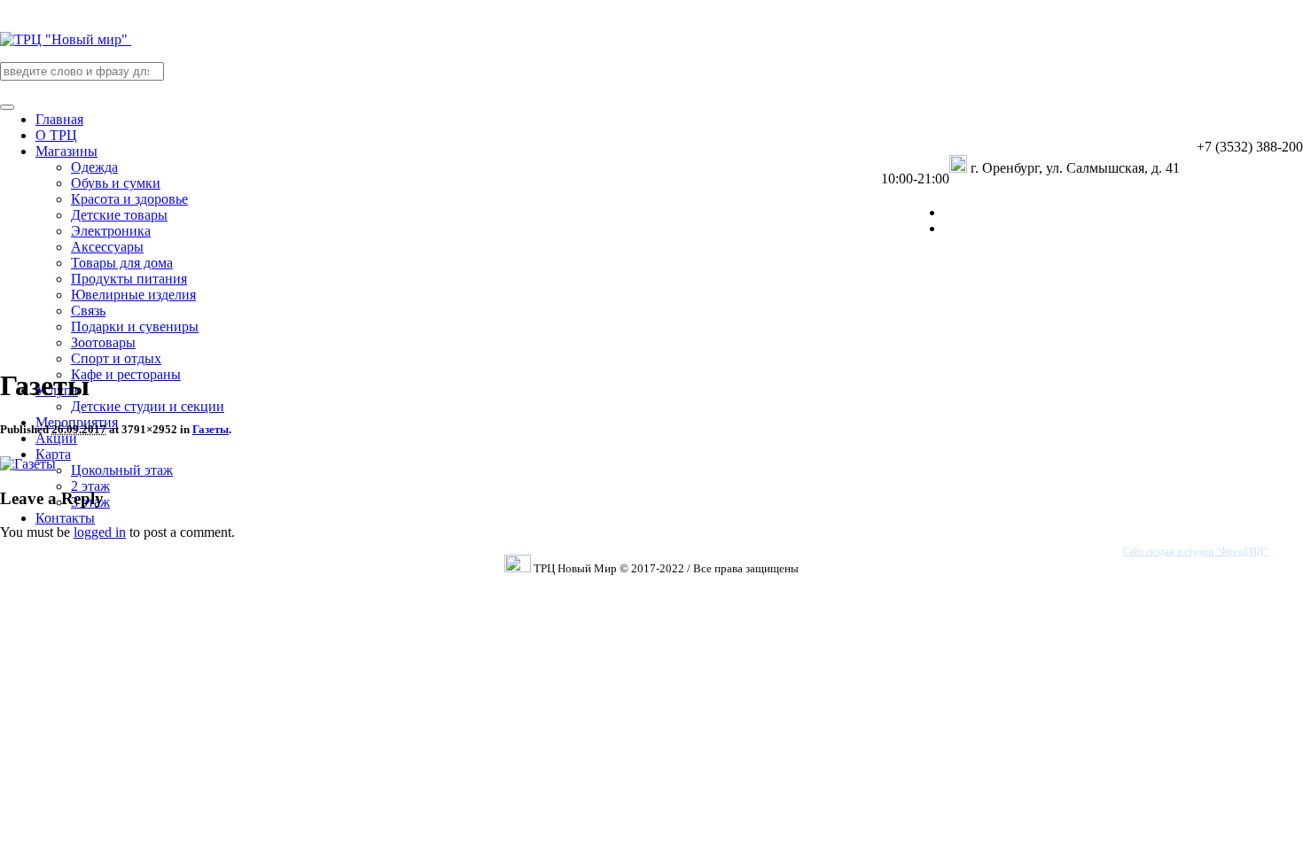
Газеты (210, 429)
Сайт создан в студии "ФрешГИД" (1195, 551)
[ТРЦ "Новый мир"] (65, 39)
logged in (100, 532)
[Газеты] (28, 463)
